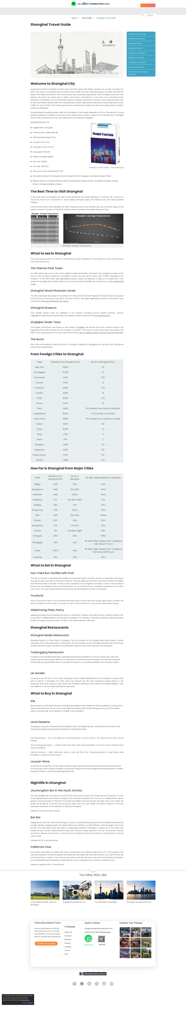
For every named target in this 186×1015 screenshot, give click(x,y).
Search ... (149, 15)
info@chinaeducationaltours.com (99, 928)
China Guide (87, 18)
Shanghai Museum (102, 315)
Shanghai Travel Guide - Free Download (106, 167)
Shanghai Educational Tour (74, 902)
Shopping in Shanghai (136, 62)
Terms (67, 950)
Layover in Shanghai (136, 67)
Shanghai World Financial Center (54, 301)
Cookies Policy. (25, 1000)
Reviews (67, 939)
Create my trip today (45, 943)
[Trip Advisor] (111, 984)
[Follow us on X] (82, 984)
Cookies (67, 947)
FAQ (66, 954)
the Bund (93, 344)
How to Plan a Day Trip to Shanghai (138, 73)
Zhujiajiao (81, 327)
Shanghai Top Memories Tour (139, 902)
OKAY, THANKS (28, 1003)
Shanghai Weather (135, 48)
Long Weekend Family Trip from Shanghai (43, 903)
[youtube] (104, 984)
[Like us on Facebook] (74, 984)
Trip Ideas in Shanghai (136, 53)
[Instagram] (97, 984)
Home (74, 18)
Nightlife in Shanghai (136, 57)
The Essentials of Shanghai (106, 902)
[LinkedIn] (89, 984)
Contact (68, 936)
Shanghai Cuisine (135, 43)
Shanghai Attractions (136, 39)
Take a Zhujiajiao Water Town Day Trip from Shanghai (100, 332)
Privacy (67, 943)
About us (68, 932)
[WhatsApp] (88, 938)
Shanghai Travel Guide (137, 34)
